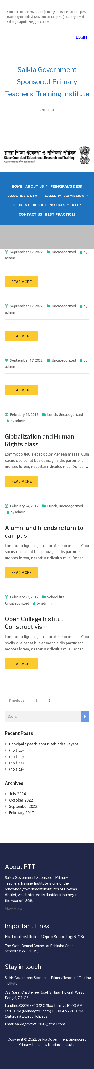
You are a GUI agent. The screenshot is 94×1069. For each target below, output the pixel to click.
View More (13, 909)
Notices (57, 205)
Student (21, 205)
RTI (75, 205)
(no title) (16, 750)
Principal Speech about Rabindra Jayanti (44, 744)
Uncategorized (64, 252)
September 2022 (23, 806)
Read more (21, 282)
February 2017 (21, 813)
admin (10, 258)
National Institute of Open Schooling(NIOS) (44, 936)
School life (56, 597)
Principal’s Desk (66, 186)
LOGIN (81, 37)
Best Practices (60, 214)
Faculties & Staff (24, 196)
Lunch (52, 415)
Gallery (53, 196)
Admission (74, 196)
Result (40, 205)
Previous (17, 700)
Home (17, 186)
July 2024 (17, 794)
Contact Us (30, 214)
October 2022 (21, 800)
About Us (34, 186)
